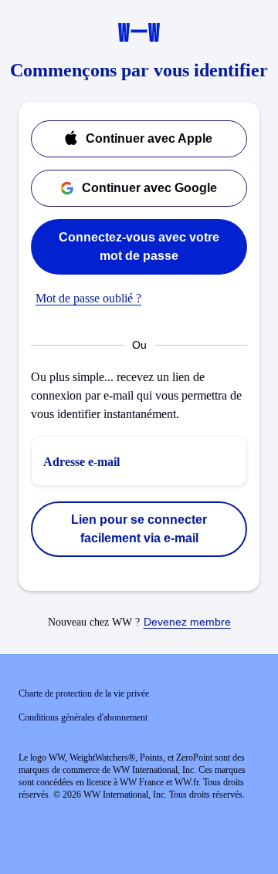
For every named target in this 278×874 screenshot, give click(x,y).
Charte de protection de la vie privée (84, 693)
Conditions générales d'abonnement (83, 717)
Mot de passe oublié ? (88, 298)
